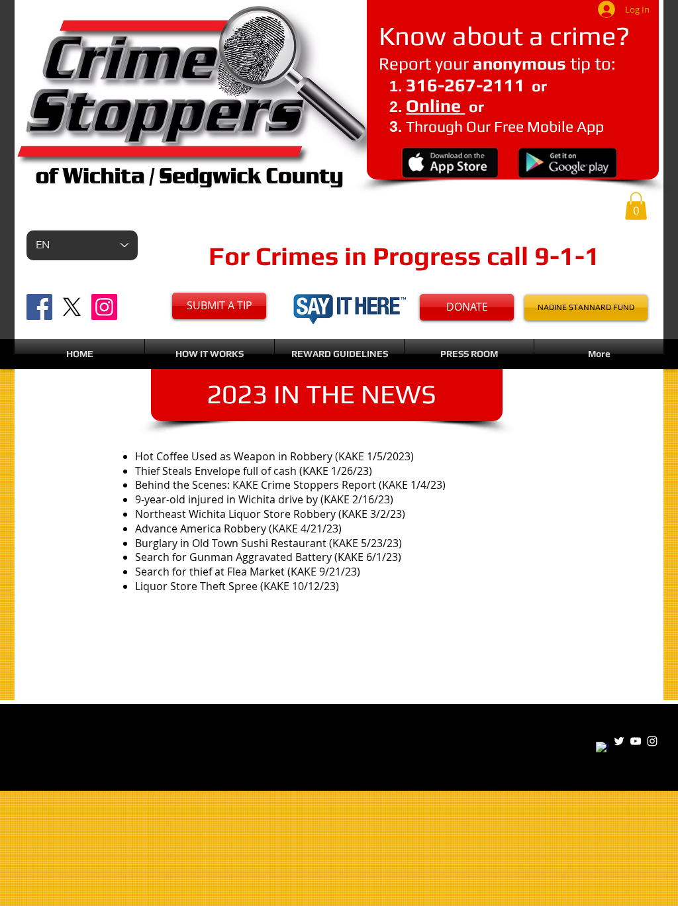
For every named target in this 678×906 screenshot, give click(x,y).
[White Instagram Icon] (652, 741)
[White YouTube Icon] (635, 741)
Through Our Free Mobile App (505, 126)
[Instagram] (104, 307)
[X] (72, 307)
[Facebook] (39, 307)
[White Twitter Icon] (619, 741)
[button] (636, 206)
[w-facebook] (602, 748)
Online (435, 105)
